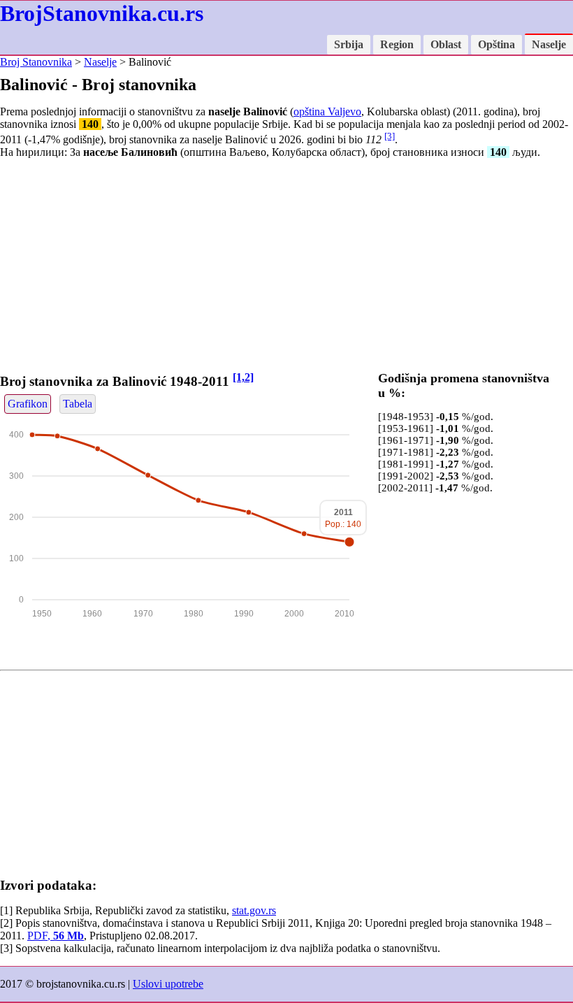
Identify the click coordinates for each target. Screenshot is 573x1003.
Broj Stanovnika (36, 62)
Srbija (348, 44)
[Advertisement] (286, 268)
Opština (496, 44)
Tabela (77, 404)
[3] (389, 136)
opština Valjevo (327, 111)
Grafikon (28, 404)
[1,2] (243, 377)
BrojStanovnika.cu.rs (101, 13)
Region (397, 44)
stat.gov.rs (254, 910)
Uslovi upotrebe (168, 984)
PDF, (55, 935)
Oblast (445, 44)
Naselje (549, 44)
